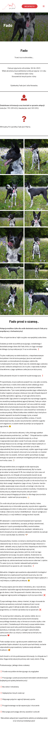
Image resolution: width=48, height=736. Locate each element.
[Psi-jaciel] (9, 6)
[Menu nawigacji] (43, 6)
